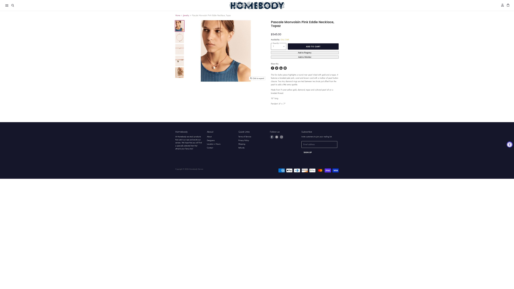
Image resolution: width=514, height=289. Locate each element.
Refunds (241, 147)
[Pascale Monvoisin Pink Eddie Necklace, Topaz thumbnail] (179, 26)
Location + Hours (213, 144)
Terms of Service (244, 136)
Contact (210, 147)
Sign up (308, 152)
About (209, 136)
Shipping (241, 144)
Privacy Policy (243, 140)
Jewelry (186, 15)
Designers (211, 140)
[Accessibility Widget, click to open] (510, 145)
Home (177, 15)
